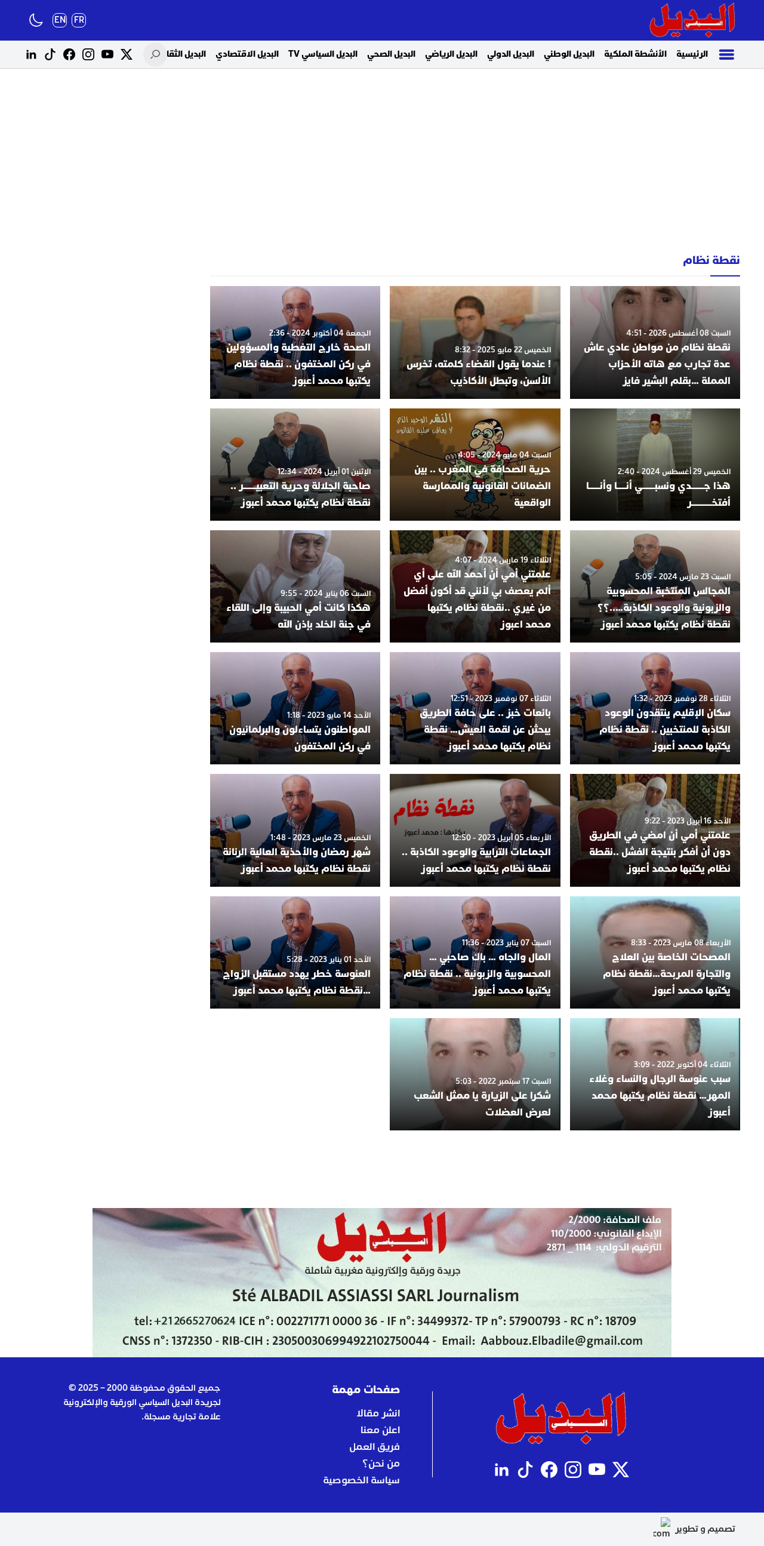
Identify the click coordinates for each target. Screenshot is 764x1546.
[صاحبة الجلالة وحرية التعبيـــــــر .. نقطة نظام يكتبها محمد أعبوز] (295, 464)
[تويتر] (126, 54)
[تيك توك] (50, 54)
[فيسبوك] (69, 54)
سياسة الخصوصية (361, 1480)
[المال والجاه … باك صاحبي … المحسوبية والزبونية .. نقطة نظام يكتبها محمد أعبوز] (475, 952)
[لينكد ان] (31, 54)
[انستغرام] (88, 54)
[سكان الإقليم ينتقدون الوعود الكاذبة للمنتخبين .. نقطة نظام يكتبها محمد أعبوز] (655, 708)
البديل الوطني (569, 54)
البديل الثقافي (180, 54)
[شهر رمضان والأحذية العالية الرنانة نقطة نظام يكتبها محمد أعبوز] (295, 830)
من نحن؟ (381, 1463)
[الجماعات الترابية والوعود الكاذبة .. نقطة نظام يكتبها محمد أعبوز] (475, 830)
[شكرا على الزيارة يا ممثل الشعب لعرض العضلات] (475, 1074)
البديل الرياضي (451, 54)
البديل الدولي (510, 54)
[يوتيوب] (107, 54)
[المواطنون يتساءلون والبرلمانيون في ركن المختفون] (295, 708)
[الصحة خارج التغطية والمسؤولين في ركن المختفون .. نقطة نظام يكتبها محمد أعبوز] (295, 342)
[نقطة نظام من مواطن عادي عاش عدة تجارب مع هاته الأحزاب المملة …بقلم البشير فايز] (655, 342)
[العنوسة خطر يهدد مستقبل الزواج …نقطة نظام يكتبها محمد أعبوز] (295, 952)
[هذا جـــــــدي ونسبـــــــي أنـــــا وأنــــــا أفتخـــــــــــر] (655, 464)
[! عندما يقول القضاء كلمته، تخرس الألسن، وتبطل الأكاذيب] (475, 342)
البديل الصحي (391, 54)
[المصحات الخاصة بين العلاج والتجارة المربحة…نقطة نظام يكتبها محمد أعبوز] (655, 952)
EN (60, 20)
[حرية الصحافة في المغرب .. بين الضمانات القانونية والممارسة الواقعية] (475, 464)
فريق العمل (374, 1446)
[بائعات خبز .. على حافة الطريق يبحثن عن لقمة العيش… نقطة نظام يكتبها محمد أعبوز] (475, 708)
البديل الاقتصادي (247, 54)
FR (79, 20)
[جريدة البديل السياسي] (692, 20)
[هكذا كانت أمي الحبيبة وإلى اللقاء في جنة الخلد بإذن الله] (295, 586)
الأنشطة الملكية (635, 54)
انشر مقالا (378, 1413)
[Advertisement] (382, 161)
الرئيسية (692, 54)
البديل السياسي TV (323, 54)
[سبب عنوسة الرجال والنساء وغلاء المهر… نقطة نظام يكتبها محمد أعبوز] (655, 1074)
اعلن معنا (380, 1430)
